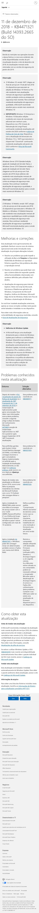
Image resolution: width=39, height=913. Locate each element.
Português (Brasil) (10, 879)
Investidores (5, 866)
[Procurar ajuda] (7, 2)
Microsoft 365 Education (8, 765)
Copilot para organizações (9, 709)
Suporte (4, 7)
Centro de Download (7, 735)
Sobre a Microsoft (6, 857)
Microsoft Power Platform (8, 837)
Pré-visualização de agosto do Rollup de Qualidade (11, 396)
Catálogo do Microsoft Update (14, 675)
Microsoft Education (7, 755)
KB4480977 (27, 399)
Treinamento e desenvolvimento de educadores (14, 771)
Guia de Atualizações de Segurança (15, 317)
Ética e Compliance (7, 894)
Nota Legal (16, 894)
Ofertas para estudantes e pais (10, 775)
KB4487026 (27, 484)
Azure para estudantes (8, 778)
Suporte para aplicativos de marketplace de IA (14, 827)
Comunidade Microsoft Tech (9, 830)
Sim (13, 698)
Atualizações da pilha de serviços (13, 645)
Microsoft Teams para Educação (10, 761)
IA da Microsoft (6, 787)
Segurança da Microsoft (8, 791)
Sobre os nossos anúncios (8, 897)
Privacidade (24, 890)
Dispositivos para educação (9, 758)
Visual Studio (5, 844)
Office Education (6, 768)
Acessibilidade (6, 873)
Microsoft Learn (6, 824)
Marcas (22, 894)
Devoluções (5, 742)
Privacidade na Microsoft (8, 863)
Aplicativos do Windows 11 (9, 722)
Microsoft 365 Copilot (7, 807)
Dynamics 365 (6, 797)
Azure (3, 794)
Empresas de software (8, 840)
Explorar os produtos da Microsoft (11, 719)
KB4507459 (27, 450)
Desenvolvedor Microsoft (8, 820)
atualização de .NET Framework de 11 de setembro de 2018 (9, 403)
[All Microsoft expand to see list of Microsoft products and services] (2, 2)
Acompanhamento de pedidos (9, 745)
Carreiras (4, 853)
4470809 (5, 427)
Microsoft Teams (6, 811)
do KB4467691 (9, 540)
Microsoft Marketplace (8, 834)
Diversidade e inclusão (8, 870)
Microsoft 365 (5, 716)
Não (25, 698)
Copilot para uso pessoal (8, 712)
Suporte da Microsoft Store (9, 738)
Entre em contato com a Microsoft (11, 890)
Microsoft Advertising (7, 804)
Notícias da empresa (7, 860)
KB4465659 (6, 652)
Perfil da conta (6, 732)
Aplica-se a (6, 42)
